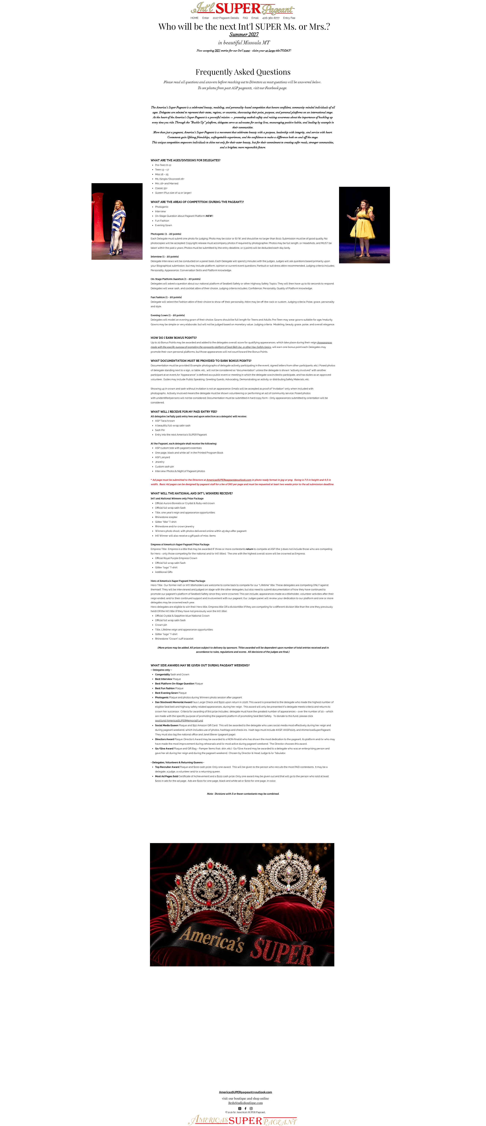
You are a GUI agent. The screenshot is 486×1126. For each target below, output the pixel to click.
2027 (217, 50)
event (247, 50)
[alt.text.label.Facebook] (245, 1108)
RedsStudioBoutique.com (245, 1103)
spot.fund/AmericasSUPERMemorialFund (179, 720)
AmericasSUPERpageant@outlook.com (228, 479)
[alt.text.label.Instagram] (251, 1108)
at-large (270, 50)
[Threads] (240, 1108)
